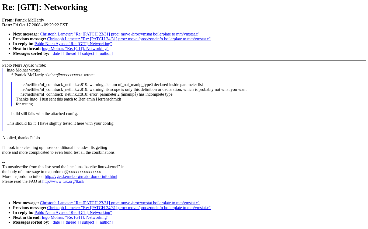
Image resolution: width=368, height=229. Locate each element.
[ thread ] (71, 53)
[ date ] (56, 53)
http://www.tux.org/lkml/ (63, 181)
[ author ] (105, 53)
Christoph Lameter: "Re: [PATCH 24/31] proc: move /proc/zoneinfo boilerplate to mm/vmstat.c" (129, 39)
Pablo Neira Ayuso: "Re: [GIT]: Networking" (73, 43)
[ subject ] (88, 53)
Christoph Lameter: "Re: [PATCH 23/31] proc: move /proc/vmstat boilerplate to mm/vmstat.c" (120, 34)
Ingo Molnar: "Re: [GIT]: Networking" (75, 48)
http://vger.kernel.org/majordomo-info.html (81, 176)
